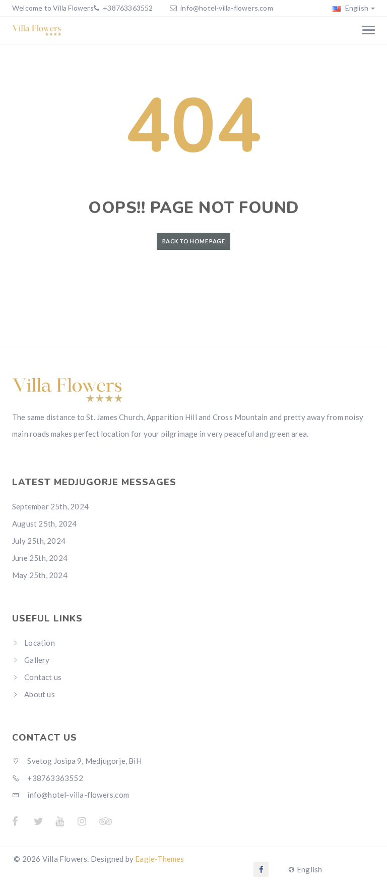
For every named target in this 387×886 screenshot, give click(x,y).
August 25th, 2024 (44, 523)
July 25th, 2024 (39, 540)
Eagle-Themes (159, 858)
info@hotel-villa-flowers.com (226, 8)
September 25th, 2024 (50, 506)
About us (39, 694)
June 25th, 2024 (40, 557)
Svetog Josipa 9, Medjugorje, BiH (84, 760)
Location (39, 642)
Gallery (36, 659)
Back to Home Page (193, 241)
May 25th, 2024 (40, 575)
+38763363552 (127, 8)
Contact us (42, 677)
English (355, 8)
